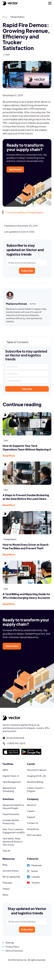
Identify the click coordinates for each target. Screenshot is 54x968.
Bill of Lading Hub (11, 876)
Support (31, 817)
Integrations (33, 829)
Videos (6, 888)
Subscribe (27, 270)
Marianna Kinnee (16, 303)
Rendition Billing (35, 782)
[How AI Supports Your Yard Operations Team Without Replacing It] (27, 423)
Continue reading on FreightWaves (24, 212)
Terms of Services (14, 950)
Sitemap (10, 942)
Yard (6, 440)
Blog (5, 17)
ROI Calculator (34, 835)
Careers (31, 811)
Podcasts (7, 882)
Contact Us (32, 823)
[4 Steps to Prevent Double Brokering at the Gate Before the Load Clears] (27, 473)
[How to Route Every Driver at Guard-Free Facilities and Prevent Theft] (27, 522)
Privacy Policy (12, 946)
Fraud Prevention (11, 814)
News (5, 894)
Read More (9, 455)
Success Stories (10, 870)
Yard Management (12, 782)
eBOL (5, 769)
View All (6, 850)
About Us (31, 805)
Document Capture (36, 769)
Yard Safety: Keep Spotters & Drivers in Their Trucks (13, 841)
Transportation (10, 539)
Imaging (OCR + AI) (36, 776)
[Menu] (49, 3)
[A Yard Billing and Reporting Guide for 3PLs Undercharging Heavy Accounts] (27, 572)
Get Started (15, 169)
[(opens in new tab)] (11, 751)
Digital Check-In (11, 776)
